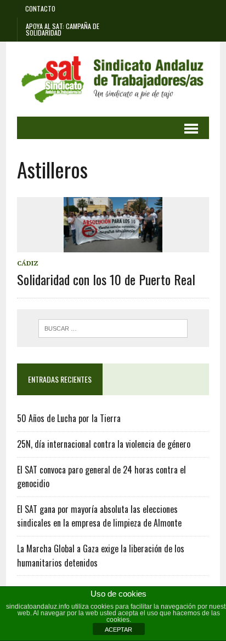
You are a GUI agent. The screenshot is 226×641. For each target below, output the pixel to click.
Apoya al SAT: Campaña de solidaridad (62, 29)
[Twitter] (174, 7)
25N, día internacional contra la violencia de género (103, 444)
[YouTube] (198, 7)
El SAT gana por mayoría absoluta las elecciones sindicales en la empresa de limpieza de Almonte (99, 516)
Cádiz (27, 263)
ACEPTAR (118, 629)
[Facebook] (150, 7)
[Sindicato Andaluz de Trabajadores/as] (113, 79)
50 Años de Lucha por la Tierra (69, 418)
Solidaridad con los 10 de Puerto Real (106, 279)
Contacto (40, 8)
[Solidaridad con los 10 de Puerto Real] (113, 245)
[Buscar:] (112, 327)
